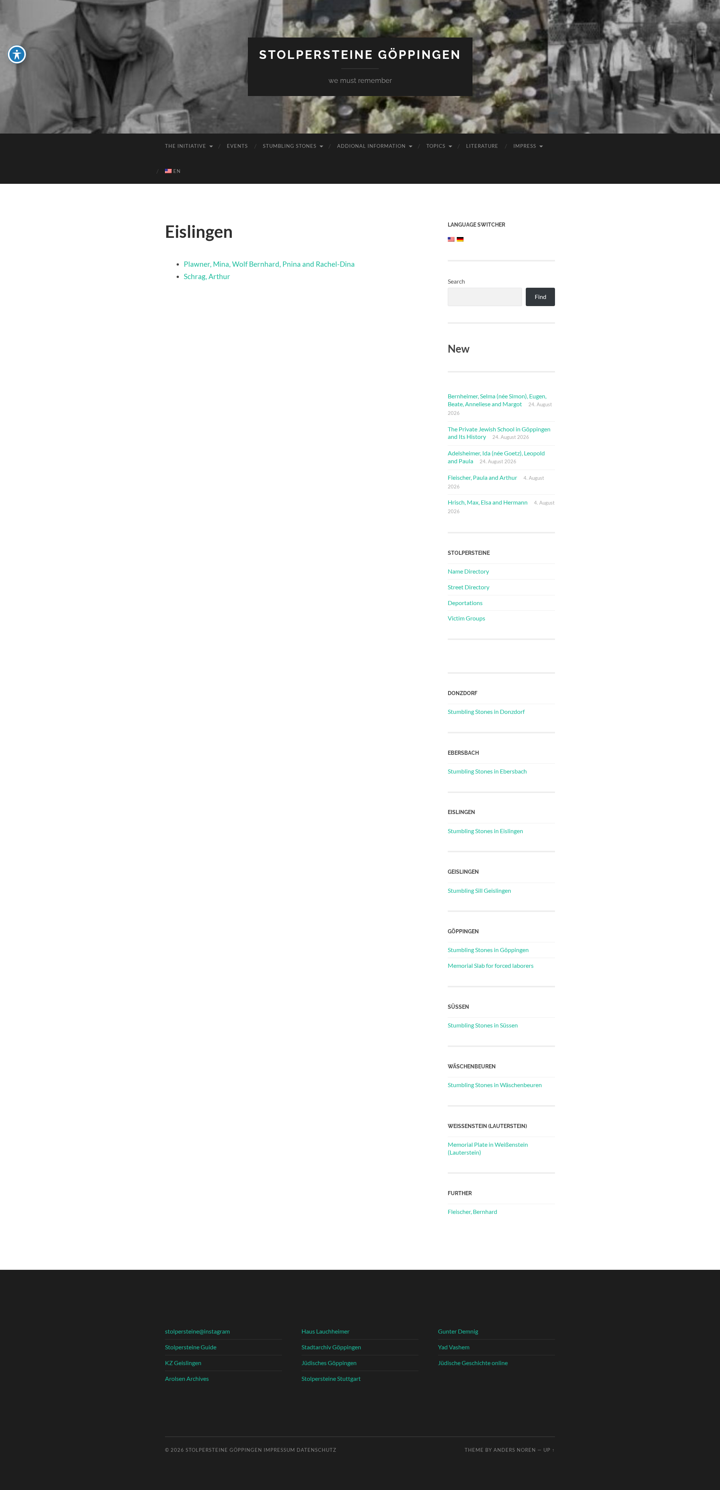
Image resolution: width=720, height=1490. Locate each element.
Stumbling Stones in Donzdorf (486, 711)
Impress (524, 146)
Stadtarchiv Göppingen (331, 1346)
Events (237, 146)
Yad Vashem (454, 1346)
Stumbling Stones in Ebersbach (487, 771)
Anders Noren (515, 1450)
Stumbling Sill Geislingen (479, 890)
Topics (436, 146)
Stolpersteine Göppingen (360, 55)
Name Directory (468, 571)
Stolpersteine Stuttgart (331, 1378)
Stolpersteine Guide (190, 1346)
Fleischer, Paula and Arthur (482, 477)
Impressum (279, 1450)
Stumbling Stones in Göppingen (488, 949)
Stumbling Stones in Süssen (483, 1025)
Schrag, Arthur (207, 276)
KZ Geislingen (183, 1362)
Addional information (371, 146)
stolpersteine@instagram (197, 1331)
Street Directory (468, 586)
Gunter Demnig (458, 1331)
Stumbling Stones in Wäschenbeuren (495, 1084)
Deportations (465, 602)
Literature (482, 146)
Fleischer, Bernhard (472, 1211)
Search (456, 281)
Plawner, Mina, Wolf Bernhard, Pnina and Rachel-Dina (269, 264)
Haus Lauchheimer (326, 1331)
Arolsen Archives (187, 1378)
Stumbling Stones (289, 146)
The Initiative (185, 146)
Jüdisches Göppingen (329, 1362)
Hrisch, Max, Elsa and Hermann (488, 502)
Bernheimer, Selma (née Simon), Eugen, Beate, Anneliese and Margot (497, 399)
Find (540, 296)
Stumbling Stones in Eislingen (485, 830)
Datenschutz (316, 1450)
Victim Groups (466, 618)
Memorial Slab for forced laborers (491, 965)
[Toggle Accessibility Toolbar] (17, 54)
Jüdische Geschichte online (473, 1362)
